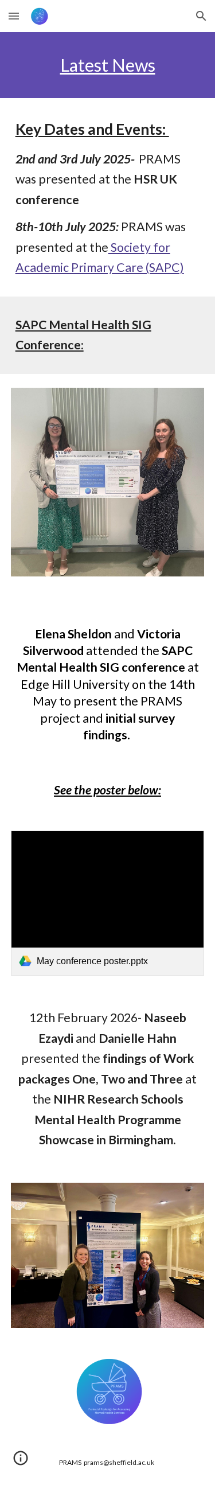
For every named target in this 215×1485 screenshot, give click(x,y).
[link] (108, 903)
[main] (108, 65)
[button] (14, 16)
